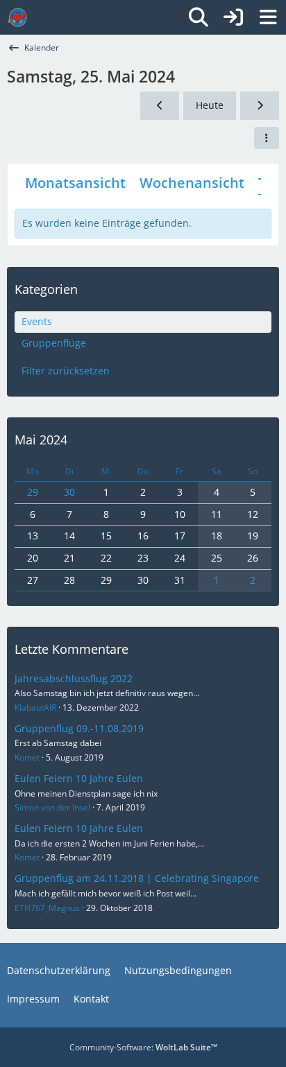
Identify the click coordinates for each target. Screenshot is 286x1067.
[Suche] (198, 17)
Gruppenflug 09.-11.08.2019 (79, 728)
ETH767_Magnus (47, 908)
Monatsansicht (75, 182)
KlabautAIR (35, 707)
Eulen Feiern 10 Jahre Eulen (79, 778)
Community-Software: (143, 1047)
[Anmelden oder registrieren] (233, 17)
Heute (210, 105)
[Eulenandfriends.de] (17, 17)
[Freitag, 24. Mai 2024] (159, 106)
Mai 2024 (41, 439)
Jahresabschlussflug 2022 (74, 678)
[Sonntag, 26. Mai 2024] (259, 106)
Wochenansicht (192, 182)
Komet (27, 757)
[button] (266, 138)
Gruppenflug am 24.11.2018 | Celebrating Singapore (137, 878)
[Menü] (268, 17)
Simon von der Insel (52, 807)
